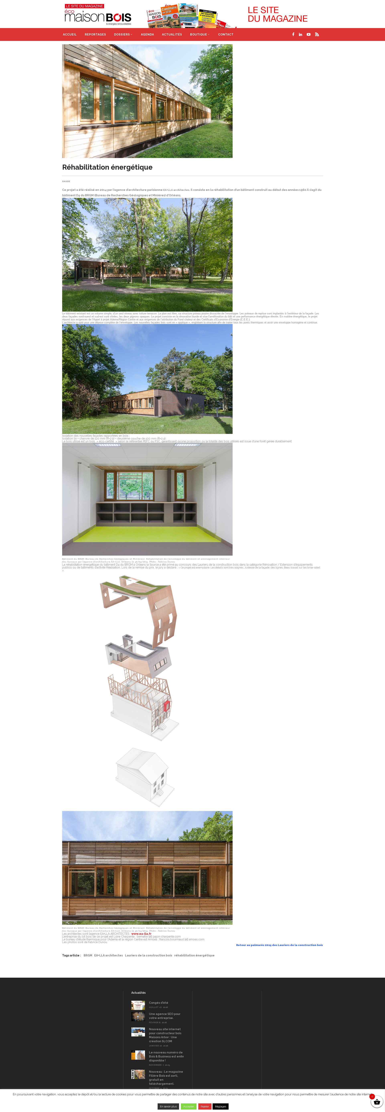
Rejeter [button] (205, 1106)
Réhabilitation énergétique (107, 167)
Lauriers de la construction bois (148, 955)
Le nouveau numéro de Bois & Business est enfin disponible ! (166, 1056)
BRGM (88, 955)
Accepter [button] (188, 1106)
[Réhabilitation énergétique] (192, 101)
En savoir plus (168, 1106)
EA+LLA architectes (108, 955)
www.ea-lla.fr (141, 933)
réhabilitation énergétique (194, 955)
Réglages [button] (220, 1106)
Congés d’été (158, 1002)
